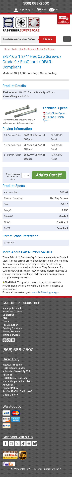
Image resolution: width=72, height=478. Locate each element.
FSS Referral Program (15, 378)
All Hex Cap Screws (45, 49)
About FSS (8, 384)
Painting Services (12, 328)
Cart (44, 10)
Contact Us (8, 315)
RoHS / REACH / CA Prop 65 (17, 391)
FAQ (5, 318)
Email (56, 10)
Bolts (14, 49)
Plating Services (11, 331)
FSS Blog (8, 374)
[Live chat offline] (63, 19)
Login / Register (26, 10)
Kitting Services (11, 335)
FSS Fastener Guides (14, 368)
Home (8, 49)
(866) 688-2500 (36, 3)
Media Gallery (10, 394)
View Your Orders (12, 311)
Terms (6, 321)
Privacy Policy (10, 388)
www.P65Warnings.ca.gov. (45, 292)
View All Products (12, 364)
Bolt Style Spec (55, 113)
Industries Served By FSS (16, 371)
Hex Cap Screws (27, 49)
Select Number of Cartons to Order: (13, 176)
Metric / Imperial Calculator (17, 381)
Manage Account (12, 308)
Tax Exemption (10, 325)
